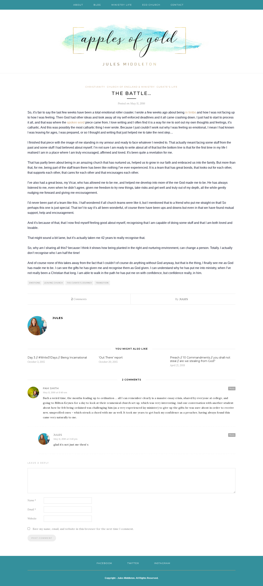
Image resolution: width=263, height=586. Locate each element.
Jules (183, 299)
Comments (79, 299)
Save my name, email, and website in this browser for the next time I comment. (83, 529)
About (78, 4)
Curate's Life (167, 86)
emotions (34, 283)
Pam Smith (51, 388)
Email (32, 509)
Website (32, 518)
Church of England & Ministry (131, 86)
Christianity (95, 86)
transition (102, 283)
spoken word (76, 122)
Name (32, 500)
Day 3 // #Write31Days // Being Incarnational (57, 357)
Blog (97, 4)
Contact (177, 4)
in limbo (190, 112)
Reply (232, 388)
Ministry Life (121, 4)
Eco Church (151, 4)
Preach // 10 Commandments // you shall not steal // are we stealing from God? (200, 359)
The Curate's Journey (79, 283)
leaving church (53, 283)
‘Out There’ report (111, 357)
